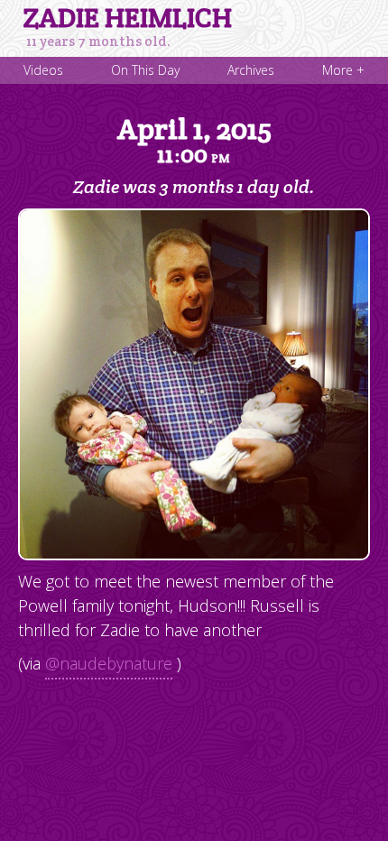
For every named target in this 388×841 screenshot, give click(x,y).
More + (343, 70)
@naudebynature (108, 663)
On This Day (145, 70)
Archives (250, 70)
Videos (43, 70)
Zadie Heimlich (127, 18)
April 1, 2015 (194, 140)
